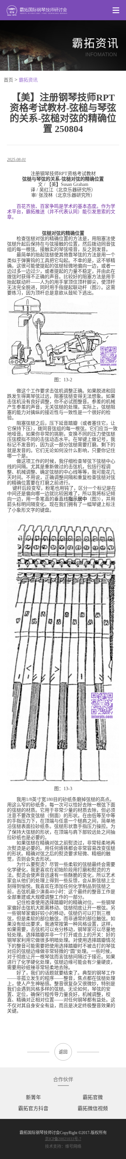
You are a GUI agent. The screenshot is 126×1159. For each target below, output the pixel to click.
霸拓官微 (93, 1097)
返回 (63, 1051)
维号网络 (73, 1146)
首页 (8, 80)
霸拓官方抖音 (33, 1108)
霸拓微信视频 (93, 1108)
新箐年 (33, 1097)
